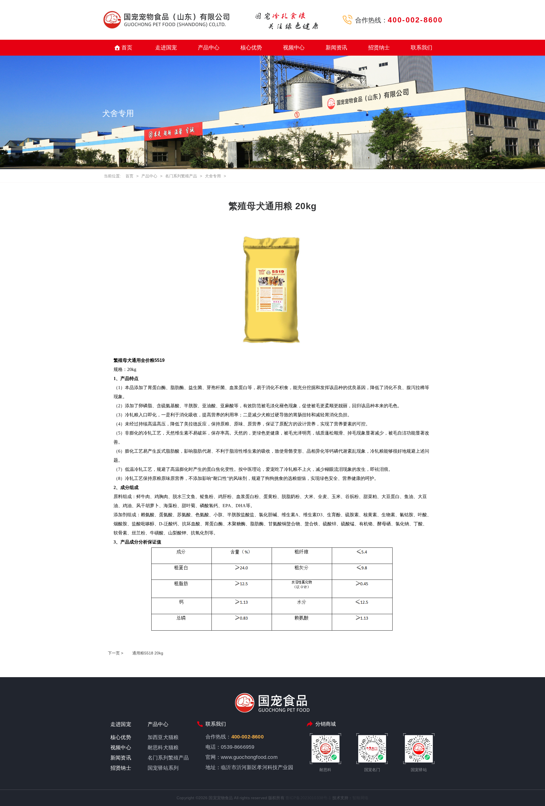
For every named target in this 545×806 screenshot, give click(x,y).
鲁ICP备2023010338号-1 (308, 797)
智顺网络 (360, 797)
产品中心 (209, 48)
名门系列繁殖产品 (181, 176)
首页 (126, 48)
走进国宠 (166, 48)
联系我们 (422, 48)
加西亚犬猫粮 (163, 737)
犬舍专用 (213, 176)
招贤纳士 (379, 48)
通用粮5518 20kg (147, 653)
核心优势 (251, 48)
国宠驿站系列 (163, 768)
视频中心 (294, 48)
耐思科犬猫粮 (163, 747)
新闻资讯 (336, 48)
